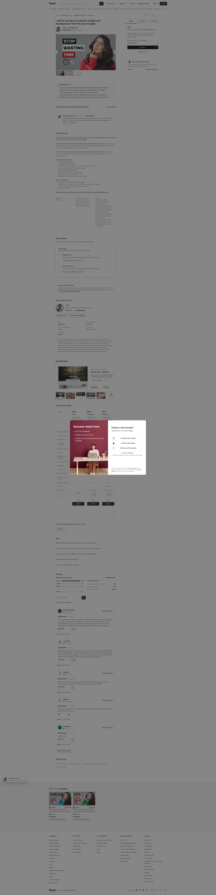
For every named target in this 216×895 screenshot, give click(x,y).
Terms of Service (132, 468)
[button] (127, 438)
